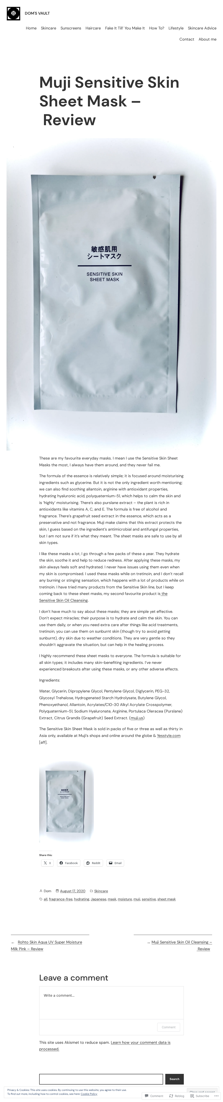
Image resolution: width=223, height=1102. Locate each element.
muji (136, 899)
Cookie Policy (89, 1094)
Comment (169, 1027)
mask (112, 899)
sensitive (149, 899)
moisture (125, 899)
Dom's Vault (37, 13)
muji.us (137, 718)
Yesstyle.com (169, 735)
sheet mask (166, 899)
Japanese (98, 899)
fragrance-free (61, 899)
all (45, 899)
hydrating (81, 899)
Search (174, 1079)
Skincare (101, 891)
